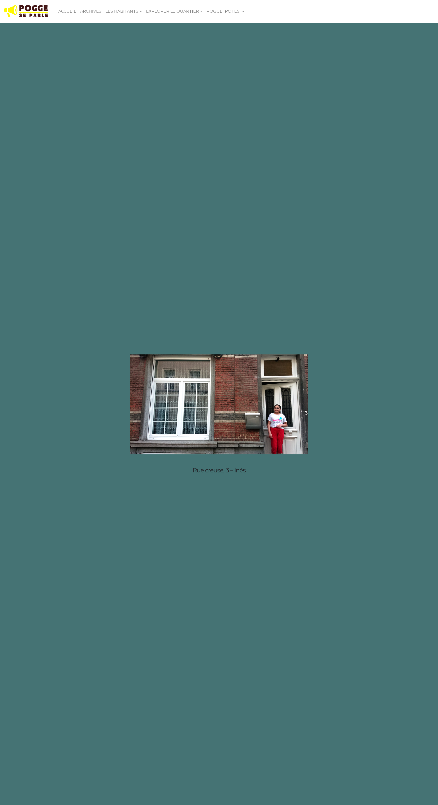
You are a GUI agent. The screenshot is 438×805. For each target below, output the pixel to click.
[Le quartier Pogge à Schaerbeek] (26, 11)
